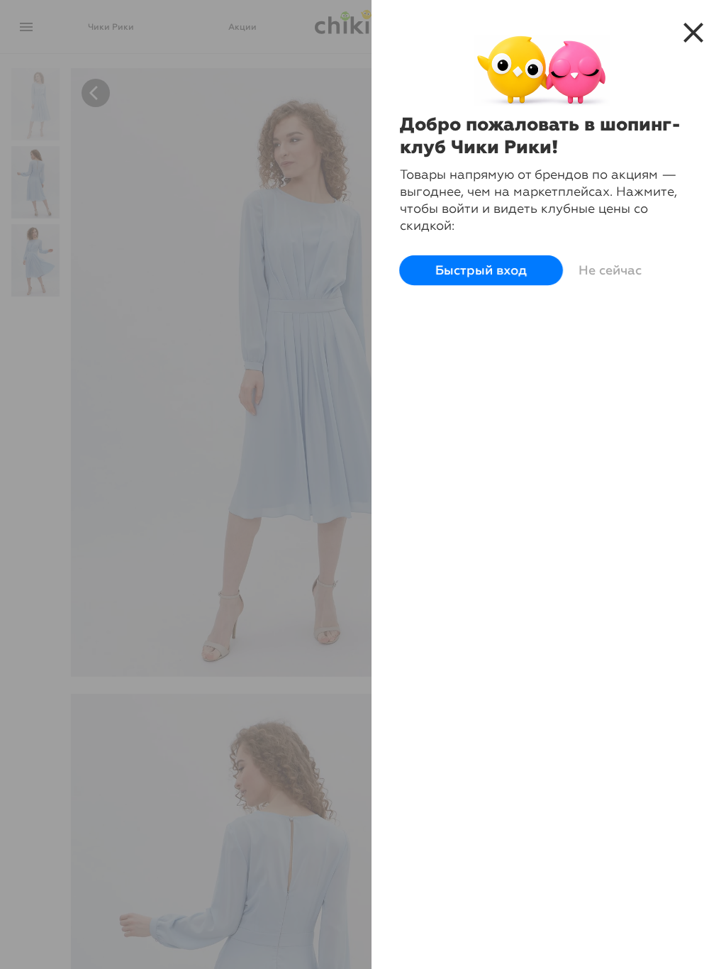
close (693, 33)
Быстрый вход (480, 270)
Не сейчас (610, 270)
